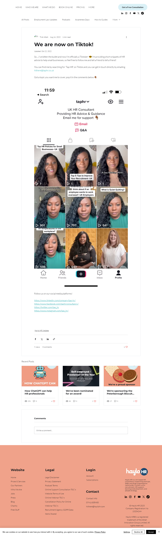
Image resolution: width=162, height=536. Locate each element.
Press (13, 497)
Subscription (91, 480)
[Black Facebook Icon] (130, 13)
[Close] (158, 532)
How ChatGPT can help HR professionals (38, 392)
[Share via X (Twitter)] (41, 339)
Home (13, 477)
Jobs (13, 493)
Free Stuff (15, 510)
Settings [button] (127, 532)
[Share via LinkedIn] (48, 339)
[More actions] (126, 36)
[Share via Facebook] (35, 339)
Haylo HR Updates (42, 330)
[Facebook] (134, 496)
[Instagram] (126, 13)
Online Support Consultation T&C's (60, 489)
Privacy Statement (53, 481)
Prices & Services (18, 481)
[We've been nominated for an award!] (81, 376)
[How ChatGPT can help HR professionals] (40, 376)
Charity (14, 505)
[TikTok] (142, 13)
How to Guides (101, 19)
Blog (13, 501)
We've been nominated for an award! (79, 392)
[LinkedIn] (122, 13)
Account (90, 476)
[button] (48, 7)
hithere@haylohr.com (95, 506)
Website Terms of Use (54, 493)
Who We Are (16, 489)
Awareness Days (82, 19)
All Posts (25, 19)
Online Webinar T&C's (55, 497)
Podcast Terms (51, 485)
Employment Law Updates (45, 19)
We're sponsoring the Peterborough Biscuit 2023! (119, 392)
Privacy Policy (100, 532)
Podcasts (66, 19)
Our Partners (16, 485)
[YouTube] (134, 13)
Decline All (138, 532)
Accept (151, 532)
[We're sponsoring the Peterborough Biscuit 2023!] (122, 376)
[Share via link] (54, 339)
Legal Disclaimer (52, 477)
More (115, 19)
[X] (138, 13)
